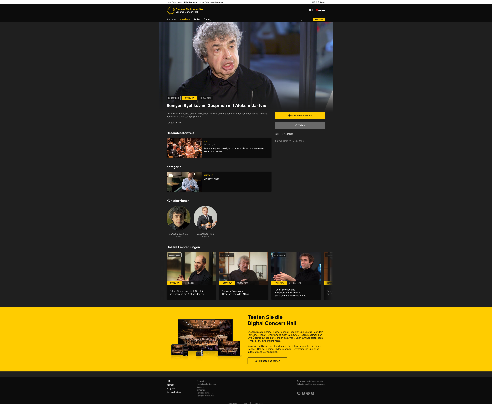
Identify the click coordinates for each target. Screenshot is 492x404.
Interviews (185, 19)
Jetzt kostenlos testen (267, 361)
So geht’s (171, 388)
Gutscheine (201, 390)
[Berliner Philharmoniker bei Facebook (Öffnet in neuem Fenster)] (303, 393)
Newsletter (201, 381)
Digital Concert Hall (190, 2)
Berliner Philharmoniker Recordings (211, 2)
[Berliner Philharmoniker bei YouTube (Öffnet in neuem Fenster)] (298, 393)
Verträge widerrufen (205, 396)
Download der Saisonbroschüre (310, 381)
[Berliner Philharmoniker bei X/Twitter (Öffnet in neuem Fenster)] (308, 393)
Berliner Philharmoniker (174, 2)
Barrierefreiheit (174, 392)
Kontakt (170, 384)
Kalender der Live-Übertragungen (311, 384)
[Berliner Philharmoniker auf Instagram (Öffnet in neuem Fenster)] (312, 393)
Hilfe (313, 2)
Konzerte (171, 19)
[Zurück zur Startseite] (185, 10)
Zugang (207, 19)
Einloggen (319, 19)
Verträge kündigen (205, 393)
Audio (197, 19)
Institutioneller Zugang (206, 384)
